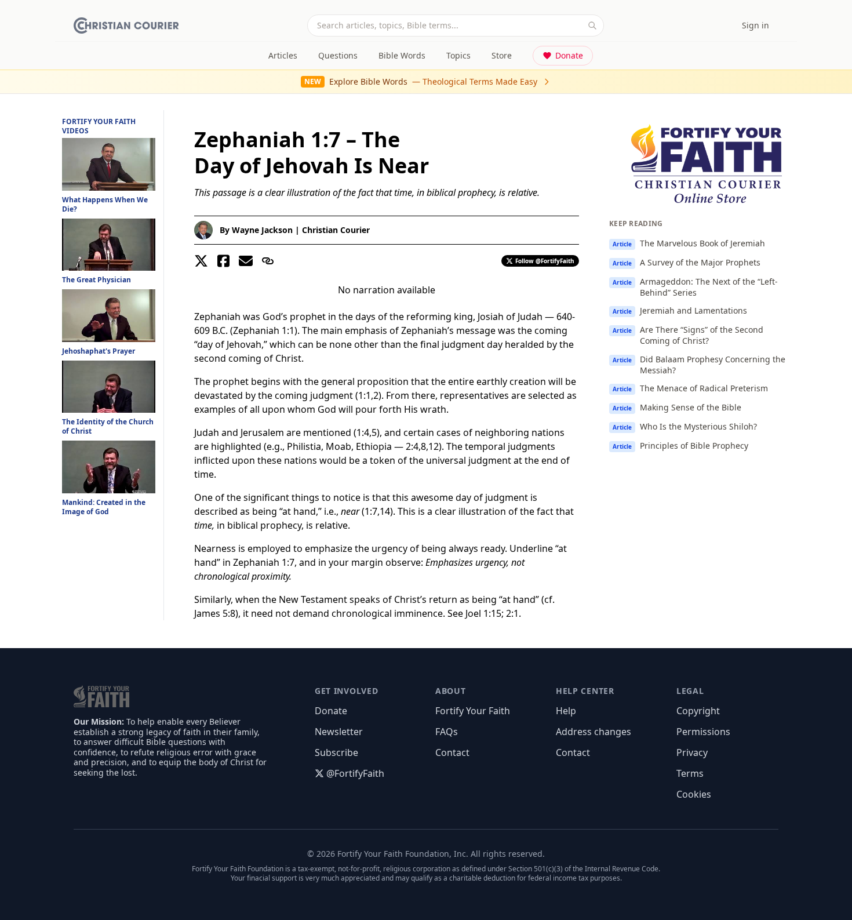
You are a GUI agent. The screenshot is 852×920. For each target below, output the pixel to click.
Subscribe (336, 752)
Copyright (698, 710)
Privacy (692, 752)
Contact (452, 752)
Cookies (693, 794)
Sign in (755, 25)
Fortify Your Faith (472, 710)
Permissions (703, 731)
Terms (690, 773)
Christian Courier (336, 229)
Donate (569, 55)
